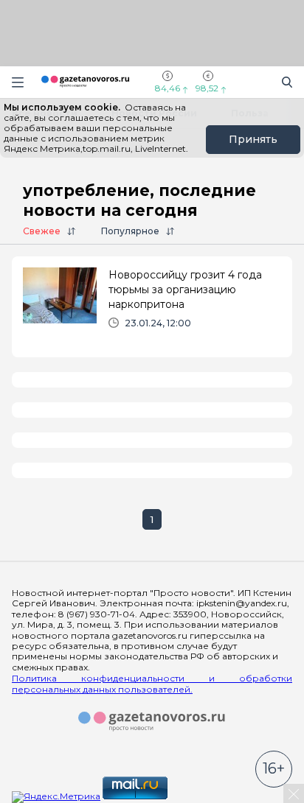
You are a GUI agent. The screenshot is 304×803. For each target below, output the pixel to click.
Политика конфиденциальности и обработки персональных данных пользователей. (152, 684)
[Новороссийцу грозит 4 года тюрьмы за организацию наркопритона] (152, 304)
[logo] (152, 721)
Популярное (130, 230)
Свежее (42, 230)
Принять (253, 139)
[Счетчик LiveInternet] (202, 796)
